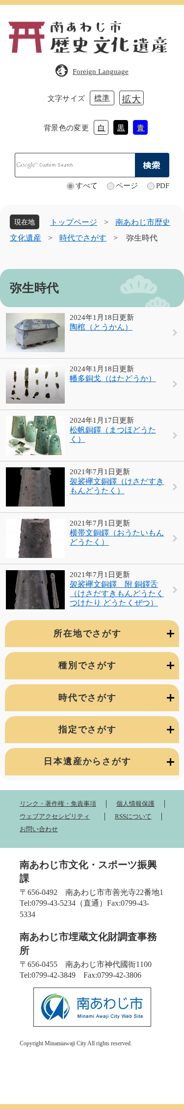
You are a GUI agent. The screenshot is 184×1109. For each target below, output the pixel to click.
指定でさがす (87, 729)
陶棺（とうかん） (101, 327)
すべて (87, 186)
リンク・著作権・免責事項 (58, 803)
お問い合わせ (39, 829)
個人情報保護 (135, 803)
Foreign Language (101, 71)
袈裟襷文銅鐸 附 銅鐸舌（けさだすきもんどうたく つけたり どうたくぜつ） (117, 593)
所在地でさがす (87, 633)
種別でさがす (87, 665)
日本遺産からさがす (87, 761)
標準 (102, 98)
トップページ (73, 222)
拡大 (131, 99)
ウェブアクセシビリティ (55, 816)
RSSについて (133, 816)
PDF (162, 186)
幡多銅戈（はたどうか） (113, 378)
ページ (127, 186)
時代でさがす (82, 238)
